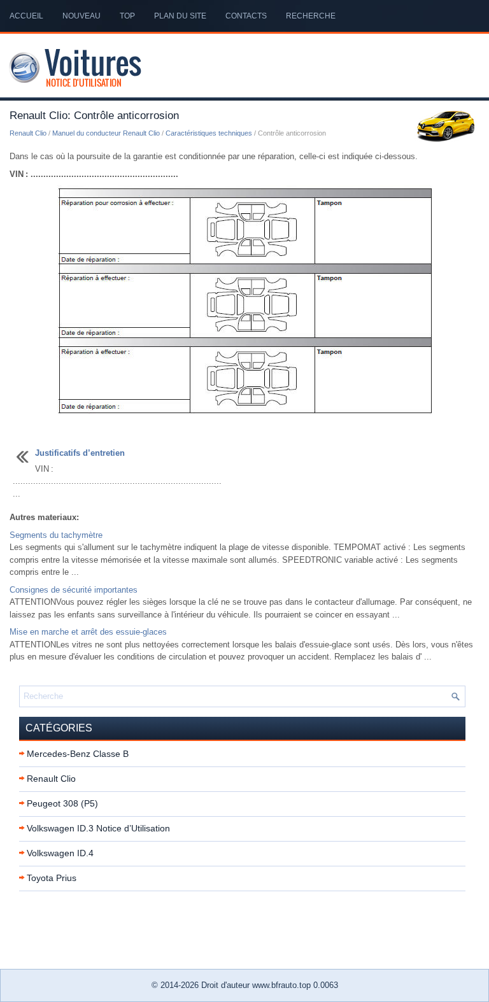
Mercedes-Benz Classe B (78, 754)
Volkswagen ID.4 (60, 853)
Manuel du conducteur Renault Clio (106, 133)
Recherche (311, 15)
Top (127, 15)
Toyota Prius (51, 878)
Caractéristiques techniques (209, 133)
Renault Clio (28, 133)
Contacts (246, 15)
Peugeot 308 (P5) (62, 803)
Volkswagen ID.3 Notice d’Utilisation (98, 828)
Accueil (26, 15)
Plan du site (180, 15)
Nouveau (81, 15)
